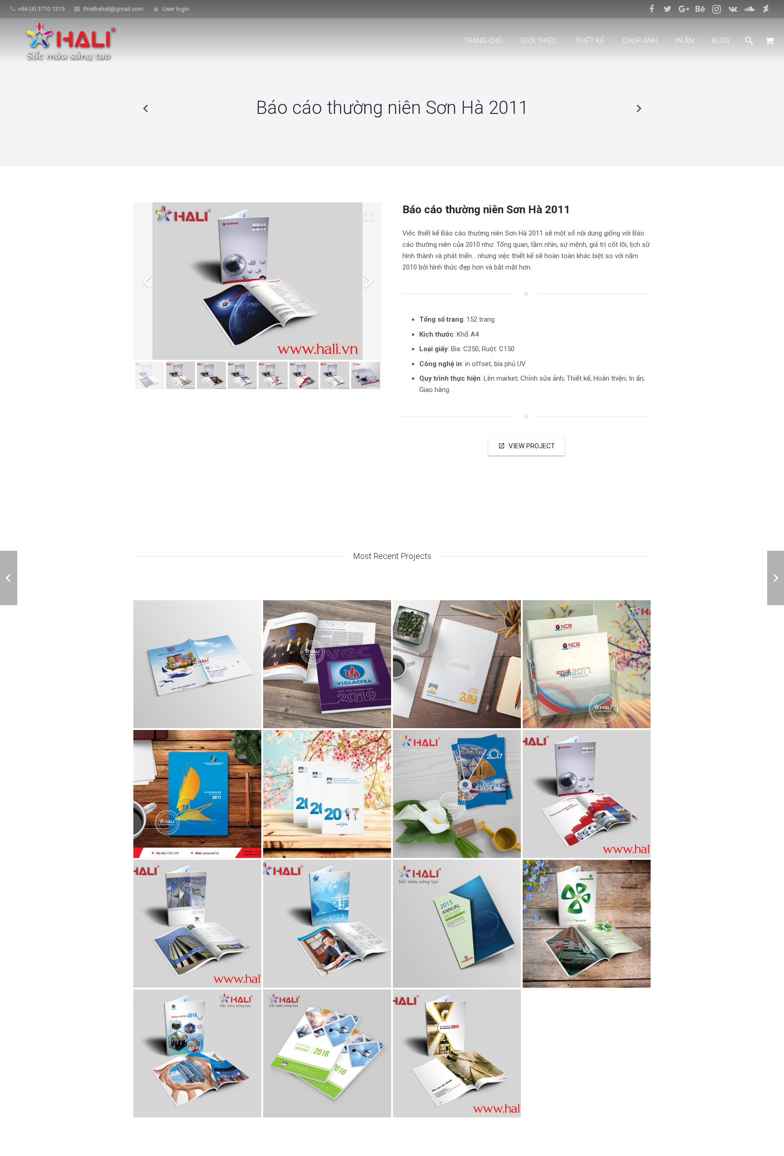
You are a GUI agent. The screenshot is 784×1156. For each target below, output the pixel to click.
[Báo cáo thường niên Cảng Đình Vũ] (327, 924)
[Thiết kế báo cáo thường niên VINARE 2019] (457, 664)
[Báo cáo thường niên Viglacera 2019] (327, 664)
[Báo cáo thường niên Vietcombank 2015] (587, 924)
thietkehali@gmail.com (113, 8)
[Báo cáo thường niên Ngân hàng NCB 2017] (587, 664)
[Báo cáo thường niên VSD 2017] (197, 794)
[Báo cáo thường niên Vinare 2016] (327, 1053)
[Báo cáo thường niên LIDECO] (638, 108)
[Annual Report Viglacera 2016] (197, 1053)
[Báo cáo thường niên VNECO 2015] (457, 924)
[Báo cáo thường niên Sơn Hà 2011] (587, 794)
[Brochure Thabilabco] (145, 108)
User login (175, 8)
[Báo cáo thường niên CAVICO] (457, 1053)
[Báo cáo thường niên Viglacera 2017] (457, 794)
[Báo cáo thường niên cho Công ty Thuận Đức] (197, 664)
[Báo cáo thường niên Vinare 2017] (327, 794)
